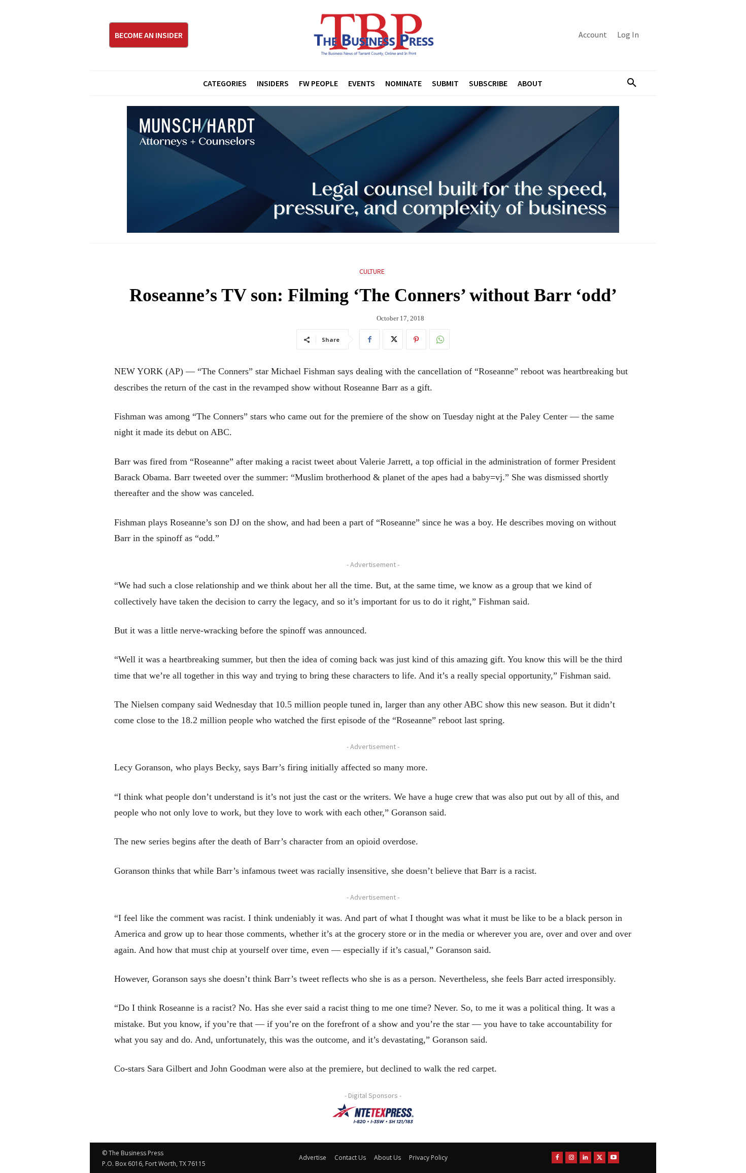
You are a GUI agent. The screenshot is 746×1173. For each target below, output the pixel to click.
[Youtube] (614, 1157)
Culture (372, 271)
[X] (393, 339)
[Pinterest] (416, 339)
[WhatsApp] (439, 339)
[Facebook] (369, 339)
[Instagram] (571, 1157)
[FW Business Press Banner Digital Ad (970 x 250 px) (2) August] (373, 169)
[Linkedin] (585, 1157)
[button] (628, 83)
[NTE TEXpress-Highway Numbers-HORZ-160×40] (373, 1114)
